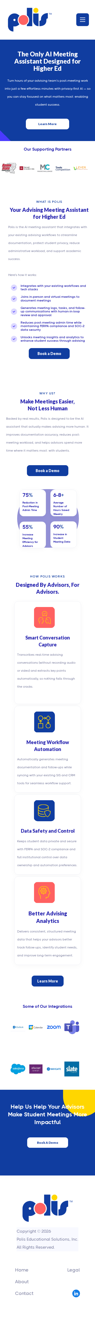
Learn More (47, 124)
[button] (82, 19)
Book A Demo (47, 1143)
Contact (24, 1293)
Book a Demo (49, 353)
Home (21, 1270)
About (22, 1281)
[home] (30, 19)
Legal (73, 1270)
